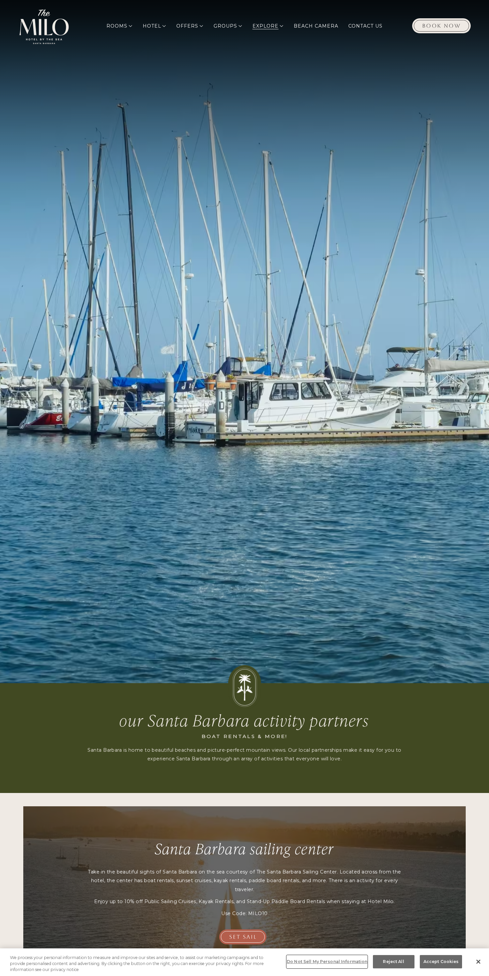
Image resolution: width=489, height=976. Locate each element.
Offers (187, 26)
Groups (225, 26)
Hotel (152, 26)
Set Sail (242, 937)
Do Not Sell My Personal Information (327, 961)
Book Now (441, 26)
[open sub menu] (130, 26)
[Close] (478, 961)
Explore (265, 26)
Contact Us (365, 26)
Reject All (393, 961)
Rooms (116, 26)
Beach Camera (316, 26)
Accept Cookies (441, 961)
